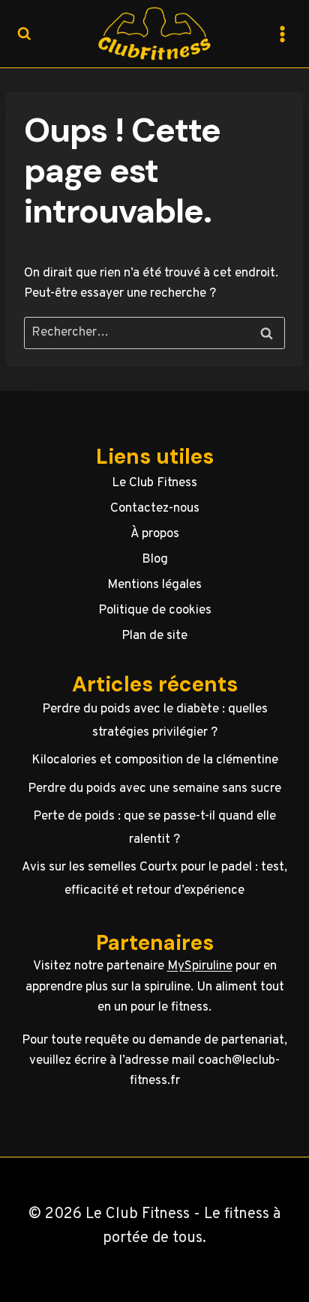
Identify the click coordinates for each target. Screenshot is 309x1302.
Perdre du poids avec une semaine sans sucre (154, 789)
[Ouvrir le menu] (282, 33)
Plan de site (155, 636)
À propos (154, 534)
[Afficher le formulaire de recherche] (24, 33)
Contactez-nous (155, 508)
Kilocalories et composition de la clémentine (155, 760)
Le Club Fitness (154, 483)
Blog (155, 559)
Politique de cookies (155, 610)
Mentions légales (154, 585)
